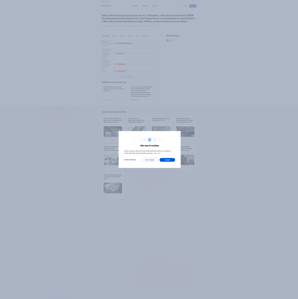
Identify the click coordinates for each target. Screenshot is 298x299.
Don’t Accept (149, 160)
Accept (167, 160)
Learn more (157, 153)
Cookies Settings (130, 159)
